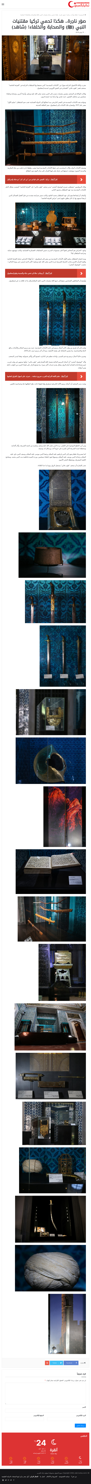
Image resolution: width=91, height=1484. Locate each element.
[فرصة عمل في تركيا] (3, 1480)
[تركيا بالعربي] (78, 4)
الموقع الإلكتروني (39, 1415)
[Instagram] (8, 1480)
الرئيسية (82, 15)
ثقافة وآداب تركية (72, 15)
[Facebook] (13, 1480)
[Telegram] (5, 1480)
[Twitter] (11, 1480)
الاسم (84, 1407)
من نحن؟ (74, 1476)
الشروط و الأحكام (51, 1476)
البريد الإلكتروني (81, 1415)
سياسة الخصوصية (64, 1476)
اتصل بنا (42, 1476)
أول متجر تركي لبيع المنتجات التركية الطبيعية (15, 1476)
